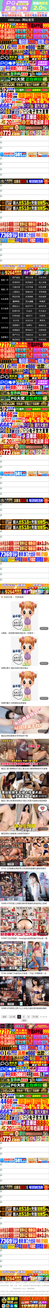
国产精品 (16, 278)
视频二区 (5, 289)
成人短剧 (42, 335)
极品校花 (16, 340)
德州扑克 (42, 306)
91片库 (16, 320)
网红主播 (29, 278)
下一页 (35, 1017)
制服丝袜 (29, 292)
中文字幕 (29, 287)
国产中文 (16, 335)
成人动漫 (42, 282)
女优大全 (29, 320)
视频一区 (5, 280)
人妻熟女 (16, 292)
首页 (4, 1017)
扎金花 (29, 311)
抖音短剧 (16, 316)
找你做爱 (42, 297)
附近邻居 (16, 297)
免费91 (29, 325)
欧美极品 (29, 282)
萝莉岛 (42, 320)
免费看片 (16, 325)
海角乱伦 (42, 325)
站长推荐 (5, 299)
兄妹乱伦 (29, 335)
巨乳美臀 (42, 287)
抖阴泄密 (42, 330)
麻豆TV (29, 316)
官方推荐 (5, 309)
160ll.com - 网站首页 (21, 19)
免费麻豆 (16, 330)
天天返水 (42, 311)
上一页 (12, 1017)
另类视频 (42, 292)
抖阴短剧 (29, 340)
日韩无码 (42, 340)
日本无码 (42, 278)
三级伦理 (16, 287)
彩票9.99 (16, 311)
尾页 (24, 1020)
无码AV (5, 318)
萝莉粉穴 (29, 330)
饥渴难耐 (29, 297)
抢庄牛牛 (29, 306)
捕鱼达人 (16, 306)
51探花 (42, 316)
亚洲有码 (16, 282)
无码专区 (5, 328)
